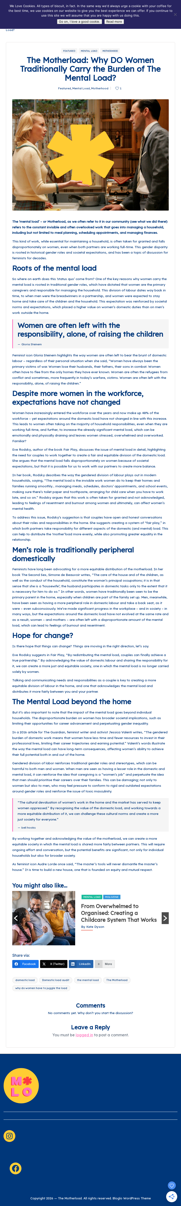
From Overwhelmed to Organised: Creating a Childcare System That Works (119, 913)
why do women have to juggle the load (41, 988)
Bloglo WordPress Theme (132, 1198)
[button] (15, 918)
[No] (175, 14)
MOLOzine (112, 897)
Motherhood (110, 51)
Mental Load (89, 51)
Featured (69, 51)
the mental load (88, 980)
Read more (114, 21)
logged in (84, 1035)
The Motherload (117, 980)
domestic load (25, 980)
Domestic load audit (55, 980)
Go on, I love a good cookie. (79, 21)
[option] (90, 918)
